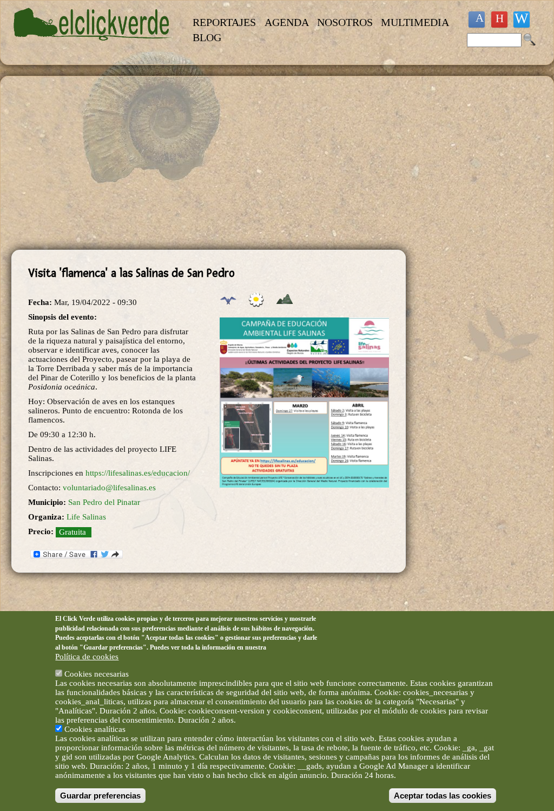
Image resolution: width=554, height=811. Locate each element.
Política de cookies (86, 656)
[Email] (521, 19)
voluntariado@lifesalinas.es (109, 487)
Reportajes (224, 22)
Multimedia (415, 22)
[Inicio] (92, 46)
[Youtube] (499, 19)
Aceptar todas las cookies (442, 795)
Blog (207, 37)
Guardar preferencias (100, 795)
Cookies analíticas (95, 729)
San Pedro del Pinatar (104, 502)
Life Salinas (86, 516)
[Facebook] (477, 19)
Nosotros (345, 22)
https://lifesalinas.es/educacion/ (137, 473)
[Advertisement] (208, 163)
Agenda (287, 22)
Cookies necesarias (96, 674)
